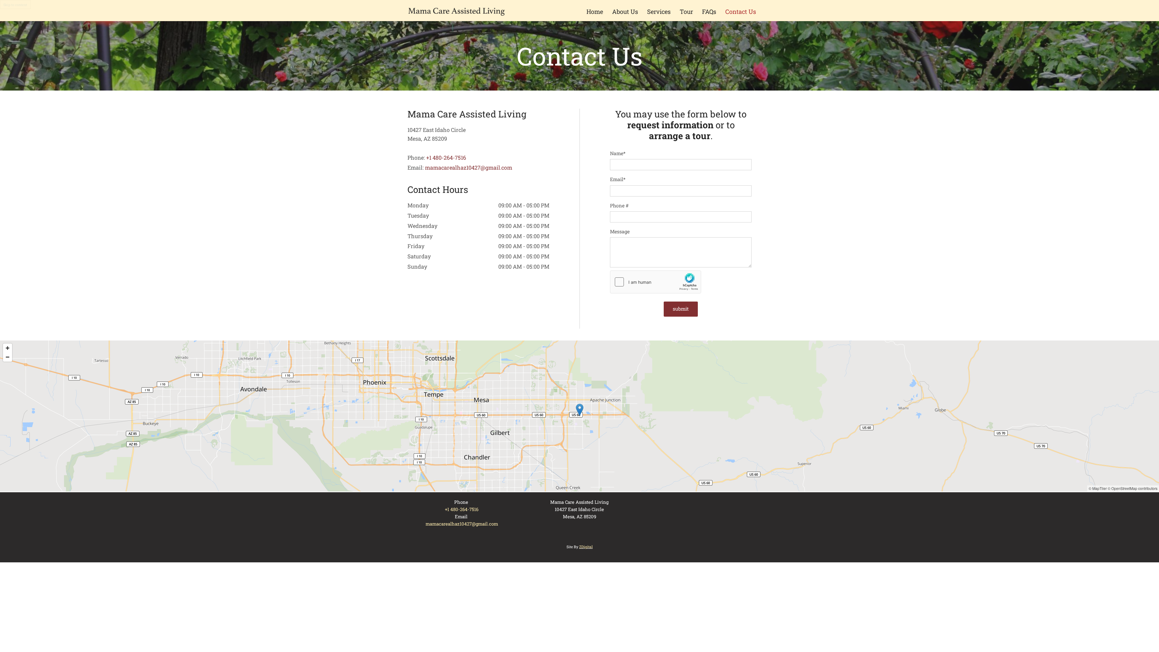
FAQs (709, 11)
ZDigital (586, 546)
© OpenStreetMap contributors (1132, 488)
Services (659, 11)
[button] (579, 410)
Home (594, 11)
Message (620, 231)
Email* (617, 179)
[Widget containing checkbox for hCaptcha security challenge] (655, 281)
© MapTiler (1098, 488)
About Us (625, 11)
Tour (686, 11)
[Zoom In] (7, 348)
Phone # (619, 205)
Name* (617, 153)
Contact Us (740, 11)
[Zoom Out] (7, 357)
